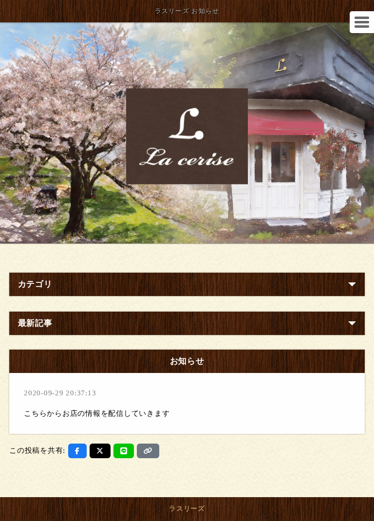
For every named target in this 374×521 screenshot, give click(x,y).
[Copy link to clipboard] (148, 451)
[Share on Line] (123, 451)
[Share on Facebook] (77, 451)
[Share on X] (100, 451)
